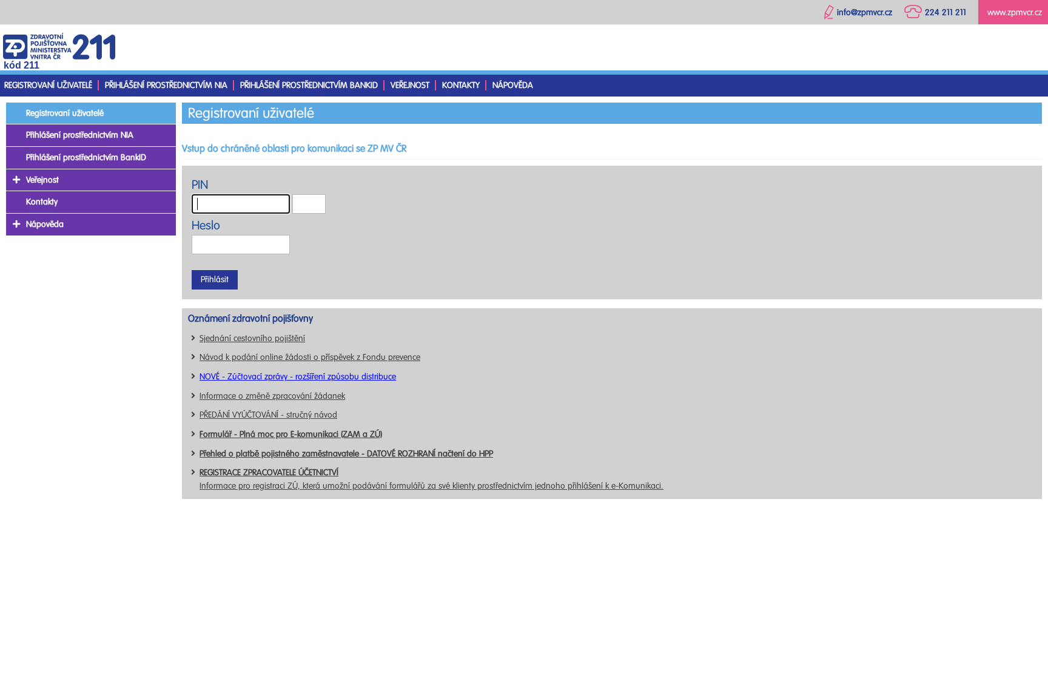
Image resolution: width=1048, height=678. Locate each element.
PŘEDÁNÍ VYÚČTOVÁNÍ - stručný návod (268, 415)
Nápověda (512, 85)
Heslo (206, 225)
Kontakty (461, 85)
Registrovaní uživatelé (48, 85)
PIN (200, 184)
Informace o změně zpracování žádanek (272, 396)
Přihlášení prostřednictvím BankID (309, 85)
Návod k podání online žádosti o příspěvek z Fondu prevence (310, 357)
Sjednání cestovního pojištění (252, 338)
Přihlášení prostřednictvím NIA (166, 85)
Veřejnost (410, 85)
